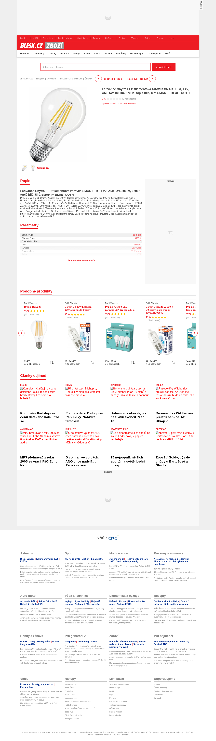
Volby (76, 53)
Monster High (114, 688)
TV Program (153, 53)
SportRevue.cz (119, 429)
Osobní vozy (70, 691)
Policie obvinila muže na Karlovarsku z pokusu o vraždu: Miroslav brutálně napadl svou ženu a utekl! (40, 574)
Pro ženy (121, 53)
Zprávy (52, 53)
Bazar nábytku (115, 715)
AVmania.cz (26, 429)
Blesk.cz (70, 429)
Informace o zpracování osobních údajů (177, 732)
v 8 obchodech (112, 364)
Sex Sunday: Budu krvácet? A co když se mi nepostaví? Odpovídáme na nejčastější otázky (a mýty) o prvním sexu (85, 648)
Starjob (157, 684)
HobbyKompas (71, 705)
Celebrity (39, 53)
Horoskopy (136, 53)
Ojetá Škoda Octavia (73, 715)
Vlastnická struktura (121, 735)
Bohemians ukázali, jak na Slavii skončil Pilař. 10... (128, 417)
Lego (111, 695)
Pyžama (112, 698)
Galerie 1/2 (43, 167)
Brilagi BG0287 (32, 306)
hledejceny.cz (70, 684)
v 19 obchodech (153, 364)
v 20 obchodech (72, 364)
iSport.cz (116, 385)
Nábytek (40, 79)
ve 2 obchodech (32, 364)
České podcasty (160, 688)
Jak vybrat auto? (72, 719)
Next (194, 333)
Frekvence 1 (159, 695)
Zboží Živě (69, 688)
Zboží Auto (69, 712)
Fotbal (108, 53)
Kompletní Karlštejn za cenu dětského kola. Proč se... (40, 417)
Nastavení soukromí (103, 735)
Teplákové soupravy (117, 705)
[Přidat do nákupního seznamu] (51, 363)
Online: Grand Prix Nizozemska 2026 (35, 614)
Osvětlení (51, 79)
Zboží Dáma (70, 695)
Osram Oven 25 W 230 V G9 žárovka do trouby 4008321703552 (159, 309)
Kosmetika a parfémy (118, 702)
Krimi (87, 53)
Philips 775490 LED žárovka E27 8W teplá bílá (119, 308)
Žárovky (88, 79)
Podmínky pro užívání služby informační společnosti (137, 732)
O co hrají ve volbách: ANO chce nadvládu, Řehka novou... (82, 461)
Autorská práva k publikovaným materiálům (97, 732)
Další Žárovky (30, 303)
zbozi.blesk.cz (26, 79)
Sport (97, 53)
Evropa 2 (157, 698)
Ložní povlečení (115, 712)
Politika (64, 53)
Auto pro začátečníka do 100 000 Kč (80, 708)
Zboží (168, 53)
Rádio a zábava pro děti (163, 691)
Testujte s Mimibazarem (119, 684)
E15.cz (23, 385)
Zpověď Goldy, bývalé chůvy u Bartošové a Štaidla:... (173, 461)
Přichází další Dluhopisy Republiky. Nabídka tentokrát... (84, 417)
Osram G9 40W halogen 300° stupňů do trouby (78, 308)
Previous (21, 333)
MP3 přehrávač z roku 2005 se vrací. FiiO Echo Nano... (39, 461)
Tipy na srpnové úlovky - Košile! (167, 569)
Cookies (90, 735)
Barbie (112, 691)
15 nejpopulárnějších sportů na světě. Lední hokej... (128, 461)
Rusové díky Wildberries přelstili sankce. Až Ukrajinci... (175, 417)
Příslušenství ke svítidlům (70, 79)
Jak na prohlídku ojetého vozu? (77, 702)
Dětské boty (114, 708)
